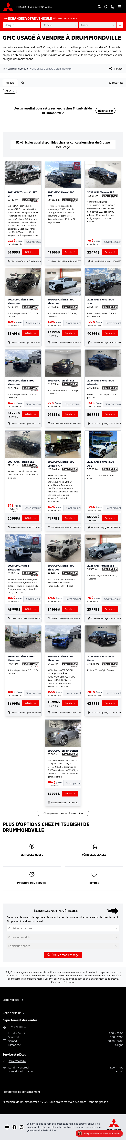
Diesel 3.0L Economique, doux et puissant (102, 396)
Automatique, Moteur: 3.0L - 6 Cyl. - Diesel (23, 315)
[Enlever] (12, 91)
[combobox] (4, 25)
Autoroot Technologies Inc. (91, 1101)
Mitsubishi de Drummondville (34, 6)
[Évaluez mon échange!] (120, 25)
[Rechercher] (99, 7)
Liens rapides (11, 999)
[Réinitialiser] (22, 82)
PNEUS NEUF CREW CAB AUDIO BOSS (101, 477)
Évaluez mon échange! (65, 954)
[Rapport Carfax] (30, 200)
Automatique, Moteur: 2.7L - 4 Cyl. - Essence (63, 315)
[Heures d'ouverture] (105, 6)
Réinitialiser (105, 110)
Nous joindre (12, 1013)
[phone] (112, 6)
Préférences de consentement (21, 1091)
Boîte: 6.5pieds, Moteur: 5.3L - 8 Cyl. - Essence (101, 315)
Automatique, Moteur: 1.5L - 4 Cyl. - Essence (63, 392)
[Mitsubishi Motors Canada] (113, 1127)
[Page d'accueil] (4, 68)
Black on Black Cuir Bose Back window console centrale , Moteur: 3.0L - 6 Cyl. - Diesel (61, 582)
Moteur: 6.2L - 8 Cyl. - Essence (101, 670)
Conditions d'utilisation (63, 982)
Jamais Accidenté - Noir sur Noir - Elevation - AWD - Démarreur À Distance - (23, 474)
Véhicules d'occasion (18, 68)
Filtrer (11, 82)
